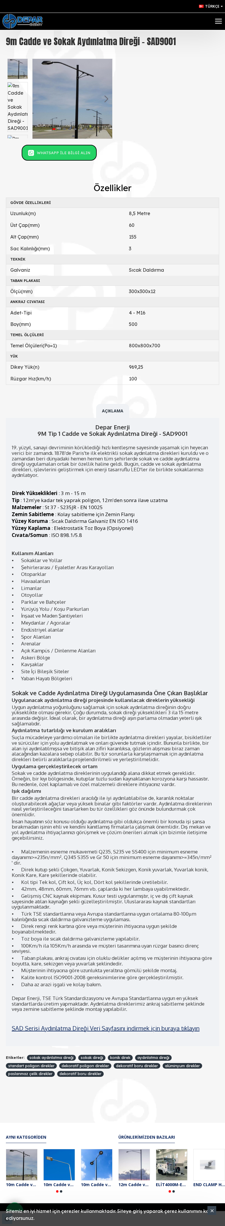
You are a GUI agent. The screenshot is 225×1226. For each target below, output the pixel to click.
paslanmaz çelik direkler (30, 1073)
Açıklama (112, 411)
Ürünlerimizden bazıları (146, 1137)
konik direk (120, 1057)
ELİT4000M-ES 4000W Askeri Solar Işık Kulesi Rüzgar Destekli (172, 1184)
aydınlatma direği (153, 1057)
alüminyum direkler (182, 1065)
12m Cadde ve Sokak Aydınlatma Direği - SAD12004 (134, 1184)
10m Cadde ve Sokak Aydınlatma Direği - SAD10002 (59, 1184)
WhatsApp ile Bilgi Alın (63, 152)
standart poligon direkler (31, 1065)
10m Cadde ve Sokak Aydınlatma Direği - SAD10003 (96, 1184)
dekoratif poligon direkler (85, 1065)
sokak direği (92, 1057)
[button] (38, 99)
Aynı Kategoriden (26, 1137)
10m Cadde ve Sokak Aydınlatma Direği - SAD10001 (22, 1184)
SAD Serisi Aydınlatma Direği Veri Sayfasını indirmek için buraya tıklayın (106, 1028)
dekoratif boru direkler (137, 1065)
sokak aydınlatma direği (51, 1057)
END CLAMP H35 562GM (209, 1184)
